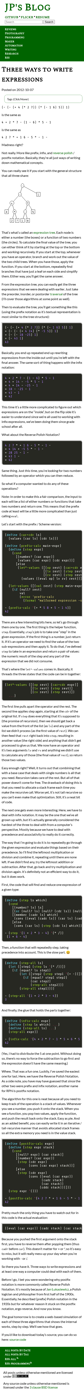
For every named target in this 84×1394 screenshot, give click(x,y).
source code (17, 1339)
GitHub (11, 17)
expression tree (44, 232)
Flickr (27, 17)
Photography (14, 33)
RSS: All (11, 1359)
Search (49, 21)
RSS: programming (17, 1364)
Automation (14, 46)
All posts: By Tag (17, 1354)
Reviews (10, 29)
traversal (56, 294)
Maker (9, 41)
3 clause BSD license (44, 1387)
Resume (43, 17)
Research (12, 54)
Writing (11, 50)
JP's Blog (28, 7)
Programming (14, 37)
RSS (7, 58)
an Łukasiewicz (58, 1289)
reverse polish (63, 153)
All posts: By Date (18, 1350)
